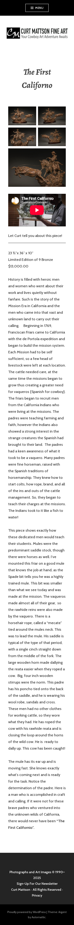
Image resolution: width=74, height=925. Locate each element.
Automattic (39, 917)
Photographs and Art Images (30, 872)
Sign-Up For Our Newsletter (37, 884)
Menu (39, 8)
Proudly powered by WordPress (26, 912)
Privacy (37, 895)
